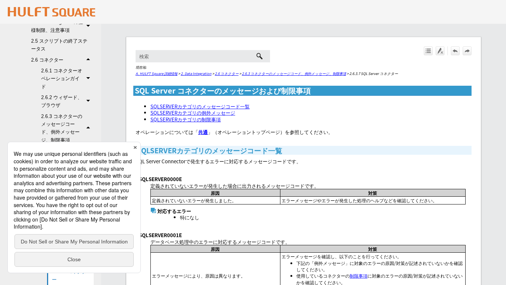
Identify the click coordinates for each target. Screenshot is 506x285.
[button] (89, 26)
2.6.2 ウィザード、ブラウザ (61, 101)
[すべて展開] (428, 50)
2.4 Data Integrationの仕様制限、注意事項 (57, 26)
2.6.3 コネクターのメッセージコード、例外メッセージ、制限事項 (61, 128)
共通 (203, 131)
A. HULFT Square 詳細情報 (156, 73)
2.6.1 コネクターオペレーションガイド (61, 78)
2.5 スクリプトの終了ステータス (59, 45)
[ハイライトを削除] (440, 50)
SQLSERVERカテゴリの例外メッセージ (192, 112)
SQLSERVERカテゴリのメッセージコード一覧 (200, 106)
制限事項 (358, 275)
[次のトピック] (467, 50)
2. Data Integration (196, 73)
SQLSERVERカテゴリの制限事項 (185, 119)
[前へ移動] (455, 50)
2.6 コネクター (47, 60)
